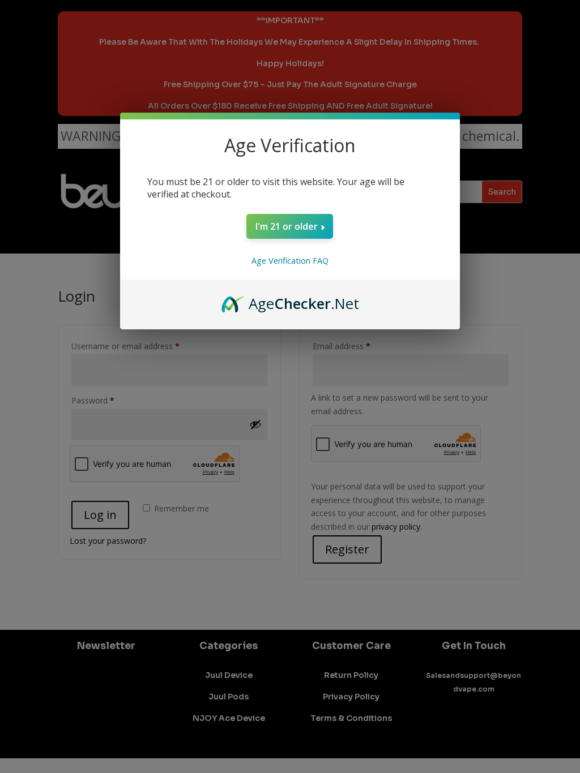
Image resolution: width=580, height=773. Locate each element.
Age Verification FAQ (290, 260)
